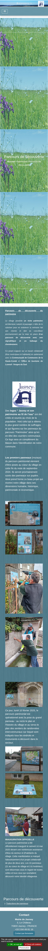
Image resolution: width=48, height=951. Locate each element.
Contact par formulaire (24, 933)
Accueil (11, 161)
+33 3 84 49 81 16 (24, 929)
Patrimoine (22, 161)
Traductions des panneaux (15, 903)
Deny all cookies (34, 944)
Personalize (24, 948)
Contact (24, 914)
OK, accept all (16, 944)
